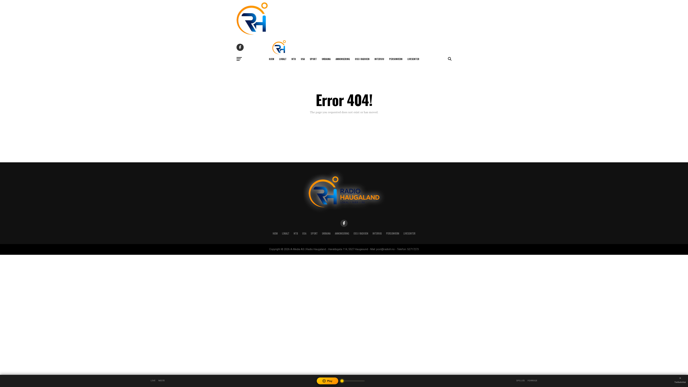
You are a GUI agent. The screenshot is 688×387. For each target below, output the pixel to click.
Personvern (395, 59)
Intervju (379, 59)
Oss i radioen (362, 59)
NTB (294, 59)
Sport (313, 59)
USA (303, 59)
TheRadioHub (680, 382)
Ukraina (326, 59)
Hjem (271, 59)
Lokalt (282, 59)
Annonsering (343, 59)
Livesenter (413, 59)
